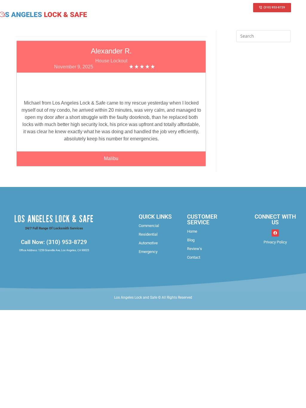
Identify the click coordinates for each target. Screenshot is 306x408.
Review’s (194, 248)
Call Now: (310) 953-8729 (54, 242)
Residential (148, 234)
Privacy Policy (275, 242)
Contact (193, 257)
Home (192, 231)
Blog (191, 240)
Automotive (148, 243)
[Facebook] (275, 233)
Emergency (148, 251)
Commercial (149, 225)
